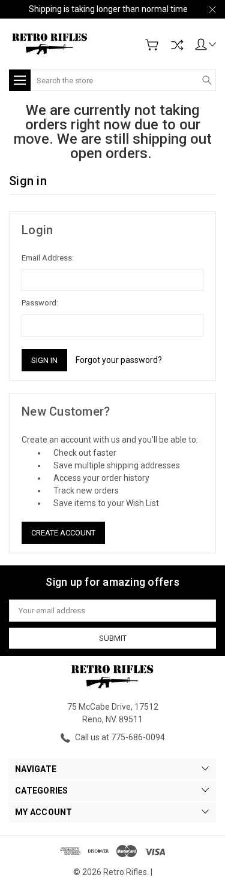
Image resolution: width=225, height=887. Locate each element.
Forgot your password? (119, 360)
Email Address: (48, 257)
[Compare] (177, 45)
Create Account (63, 532)
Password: (40, 302)
